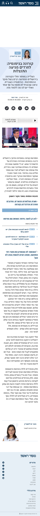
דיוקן (34, 473)
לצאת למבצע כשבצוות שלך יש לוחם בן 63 (17, 230)
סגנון (34, 480)
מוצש (34, 475)
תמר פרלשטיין (15, 56)
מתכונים (33, 482)
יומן (34, 471)
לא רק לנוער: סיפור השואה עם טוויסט (20, 218)
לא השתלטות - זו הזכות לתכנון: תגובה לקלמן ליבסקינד (17, 237)
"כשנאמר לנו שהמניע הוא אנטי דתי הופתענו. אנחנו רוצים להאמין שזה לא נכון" (21, 254)
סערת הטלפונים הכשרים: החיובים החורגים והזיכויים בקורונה (22, 203)
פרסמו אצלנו (32, 501)
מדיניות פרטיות (31, 503)
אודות (34, 497)
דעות (18, 53)
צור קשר (33, 494)
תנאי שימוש (32, 506)
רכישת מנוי (32, 499)
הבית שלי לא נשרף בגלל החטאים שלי (16, 245)
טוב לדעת (33, 484)
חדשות (33, 466)
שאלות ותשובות (31, 508)
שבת (34, 478)
